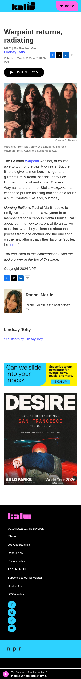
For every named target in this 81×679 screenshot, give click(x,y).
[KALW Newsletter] (40, 374)
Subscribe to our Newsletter (25, 577)
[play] (6, 674)
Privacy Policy (16, 561)
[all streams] (76, 674)
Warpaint (32, 161)
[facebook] (12, 605)
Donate (69, 5)
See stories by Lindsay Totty (23, 339)
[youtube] (12, 628)
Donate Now (15, 552)
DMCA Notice (16, 594)
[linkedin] (12, 620)
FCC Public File (17, 569)
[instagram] (12, 613)
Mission (12, 536)
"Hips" (13, 245)
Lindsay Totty (14, 52)
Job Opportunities (19, 544)
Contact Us (15, 586)
